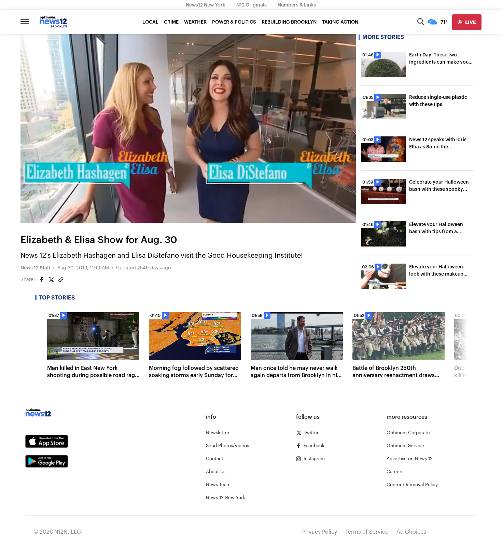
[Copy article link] (61, 279)
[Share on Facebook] (41, 279)
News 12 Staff (35, 268)
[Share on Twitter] (51, 279)
